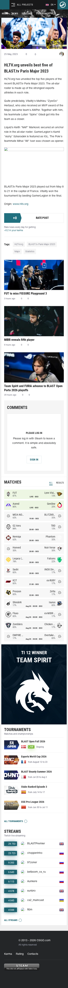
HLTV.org (19, 244)
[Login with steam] (62, 4)
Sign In (34, 459)
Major (17, 252)
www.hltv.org (20, 204)
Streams (27, 13)
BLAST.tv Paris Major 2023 (42, 244)
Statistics (29, 252)
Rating (20, 954)
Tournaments (44, 13)
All (51, 482)
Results (60, 482)
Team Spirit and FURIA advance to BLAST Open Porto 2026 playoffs (33, 388)
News (15, 13)
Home (5, 13)
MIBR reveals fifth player (19, 340)
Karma (8, 954)
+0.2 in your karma (13, 230)
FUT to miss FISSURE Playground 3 (25, 293)
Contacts (32, 954)
